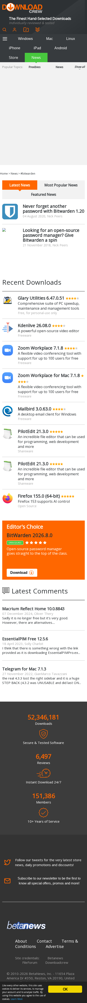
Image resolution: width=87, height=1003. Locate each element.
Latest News (19, 185)
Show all (80, 67)
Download (18, 573)
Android (60, 48)
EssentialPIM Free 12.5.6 (25, 638)
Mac (49, 39)
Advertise (55, 946)
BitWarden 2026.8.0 (30, 535)
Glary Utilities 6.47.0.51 (41, 298)
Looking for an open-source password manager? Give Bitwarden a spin (51, 235)
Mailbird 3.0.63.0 (34, 409)
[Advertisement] (43, 121)
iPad (37, 48)
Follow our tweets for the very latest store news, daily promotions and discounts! (48, 862)
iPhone (14, 48)
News (36, 57)
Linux (70, 39)
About (21, 941)
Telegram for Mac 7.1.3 (24, 668)
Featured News (43, 194)
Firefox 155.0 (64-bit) (39, 496)
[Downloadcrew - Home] (22, 8)
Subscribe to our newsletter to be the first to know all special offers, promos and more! (49, 880)
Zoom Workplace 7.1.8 (40, 348)
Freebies (35, 67)
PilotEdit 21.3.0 (33, 431)
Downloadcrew (56, 962)
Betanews (55, 958)
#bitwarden (28, 173)
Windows (25, 39)
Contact (44, 941)
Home (4, 173)
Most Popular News (61, 185)
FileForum (29, 962)
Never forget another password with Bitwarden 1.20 (53, 208)
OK (65, 989)
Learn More (17, 999)
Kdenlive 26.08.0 (34, 325)
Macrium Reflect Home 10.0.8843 (33, 608)
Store (13, 57)
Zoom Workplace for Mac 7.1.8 (49, 375)
